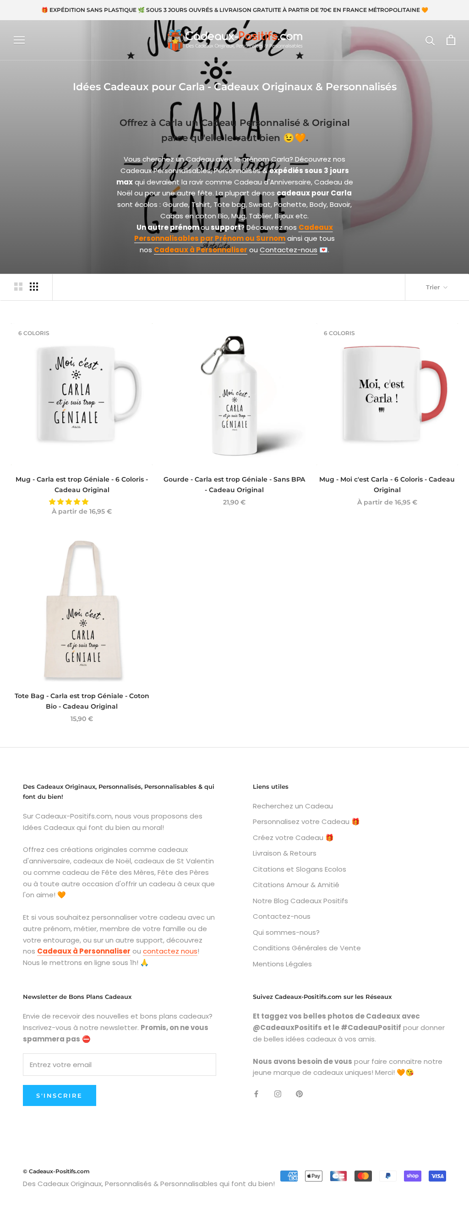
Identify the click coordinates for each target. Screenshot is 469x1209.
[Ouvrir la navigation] (19, 40)
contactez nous (170, 951)
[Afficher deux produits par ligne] (18, 286)
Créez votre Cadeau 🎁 (293, 837)
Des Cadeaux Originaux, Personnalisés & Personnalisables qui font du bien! (149, 1183)
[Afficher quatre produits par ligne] (34, 286)
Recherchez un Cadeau (293, 806)
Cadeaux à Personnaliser (200, 250)
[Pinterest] (299, 1093)
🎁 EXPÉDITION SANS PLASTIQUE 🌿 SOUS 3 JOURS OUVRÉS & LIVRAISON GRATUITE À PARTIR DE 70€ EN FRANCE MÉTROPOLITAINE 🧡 (234, 9)
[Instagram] (277, 1093)
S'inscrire (59, 1095)
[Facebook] (256, 1093)
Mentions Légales (282, 964)
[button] (69, 501)
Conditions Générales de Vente (307, 948)
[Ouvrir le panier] (451, 40)
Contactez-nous (288, 250)
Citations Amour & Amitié (296, 884)
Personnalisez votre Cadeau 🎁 (306, 821)
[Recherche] (430, 40)
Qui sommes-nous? (286, 932)
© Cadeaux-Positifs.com (56, 1171)
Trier (434, 287)
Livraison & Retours (284, 853)
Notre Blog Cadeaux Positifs (300, 900)
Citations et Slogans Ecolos (299, 869)
